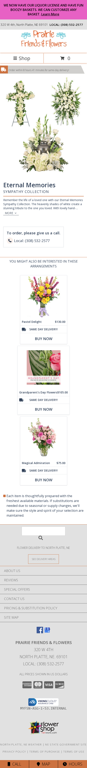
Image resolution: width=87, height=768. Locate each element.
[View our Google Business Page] (47, 632)
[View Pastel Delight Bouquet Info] (43, 296)
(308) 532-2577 (72, 25)
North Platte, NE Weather (21, 744)
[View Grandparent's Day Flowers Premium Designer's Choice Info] (43, 367)
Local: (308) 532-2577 (43, 664)
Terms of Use (73, 751)
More (9, 213)
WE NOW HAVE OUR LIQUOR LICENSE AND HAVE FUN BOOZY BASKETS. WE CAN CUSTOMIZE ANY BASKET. (43, 9)
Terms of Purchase (44, 751)
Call (15, 764)
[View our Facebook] (40, 632)
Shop (24, 58)
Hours (74, 764)
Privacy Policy (14, 751)
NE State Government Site (66, 744)
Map (45, 764)
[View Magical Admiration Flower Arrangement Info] (43, 438)
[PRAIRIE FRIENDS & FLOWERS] (43, 48)
